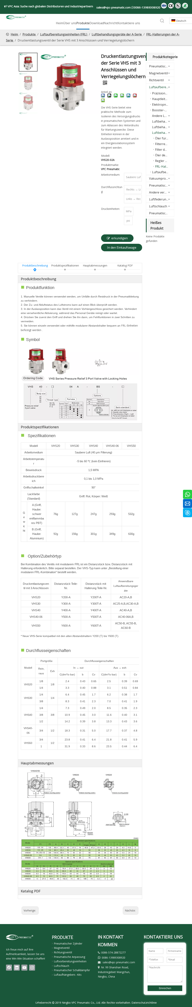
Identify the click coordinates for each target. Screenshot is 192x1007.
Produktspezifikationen (65, 265)
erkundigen (119, 238)
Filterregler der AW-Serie (164, 144)
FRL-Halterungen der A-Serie (164, 166)
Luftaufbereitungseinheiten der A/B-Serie (163, 172)
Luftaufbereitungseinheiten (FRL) (161, 87)
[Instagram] (32, 968)
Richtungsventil (63, 952)
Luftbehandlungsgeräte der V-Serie (163, 121)
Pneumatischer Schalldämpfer (161, 213)
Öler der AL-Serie (164, 155)
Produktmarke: (110, 165)
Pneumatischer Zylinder (161, 66)
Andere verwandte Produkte (161, 192)
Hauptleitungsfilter (163, 99)
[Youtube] (24, 968)
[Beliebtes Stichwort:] (162, 21)
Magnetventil (158, 73)
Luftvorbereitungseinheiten (70, 961)
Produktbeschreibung (35, 265)
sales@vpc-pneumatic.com (113, 7)
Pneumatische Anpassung (161, 185)
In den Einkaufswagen (121, 248)
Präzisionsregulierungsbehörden (163, 93)
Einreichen (165, 988)
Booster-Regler (163, 110)
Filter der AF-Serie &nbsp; (164, 150)
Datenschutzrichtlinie (144, 1002)
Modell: (105, 155)
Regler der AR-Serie (164, 161)
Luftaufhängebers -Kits (68, 974)
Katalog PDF (125, 265)
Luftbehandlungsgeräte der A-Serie (163, 133)
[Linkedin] (17, 968)
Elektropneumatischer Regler (163, 104)
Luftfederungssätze (161, 199)
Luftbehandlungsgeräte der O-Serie (163, 127)
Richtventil (156, 80)
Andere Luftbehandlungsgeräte (163, 116)
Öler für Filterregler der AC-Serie (164, 138)
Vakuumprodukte (161, 178)
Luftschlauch (158, 206)
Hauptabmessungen (95, 265)
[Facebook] (9, 968)
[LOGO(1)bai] (19, 937)
